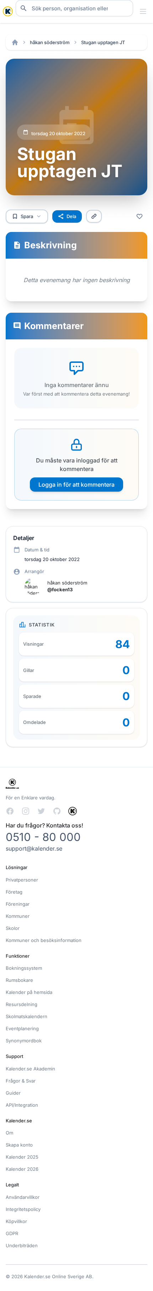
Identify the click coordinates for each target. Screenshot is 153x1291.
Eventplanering (22, 1028)
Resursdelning (21, 1004)
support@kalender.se (34, 848)
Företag (14, 892)
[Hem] (15, 42)
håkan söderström (50, 42)
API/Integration (22, 1105)
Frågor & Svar (21, 1081)
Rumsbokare (19, 980)
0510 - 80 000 (43, 836)
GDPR (12, 1233)
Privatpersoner (22, 880)
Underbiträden (22, 1245)
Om (9, 1133)
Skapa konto (19, 1145)
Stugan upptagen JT (103, 42)
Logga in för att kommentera (76, 484)
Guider (13, 1093)
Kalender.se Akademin (30, 1069)
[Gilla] (139, 216)
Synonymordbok (24, 1040)
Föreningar (18, 904)
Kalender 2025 (22, 1157)
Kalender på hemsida (29, 992)
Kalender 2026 (22, 1169)
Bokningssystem (24, 968)
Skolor (13, 928)
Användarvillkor (22, 1197)
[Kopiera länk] (94, 216)
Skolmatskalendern (26, 1016)
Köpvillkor (16, 1221)
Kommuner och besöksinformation (43, 940)
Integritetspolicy (23, 1209)
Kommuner (18, 916)
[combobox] (74, 8)
